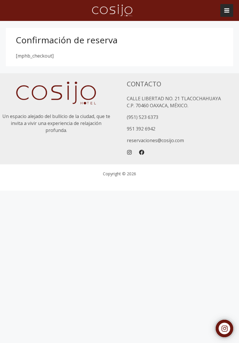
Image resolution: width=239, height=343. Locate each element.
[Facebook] (141, 152)
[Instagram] (129, 152)
